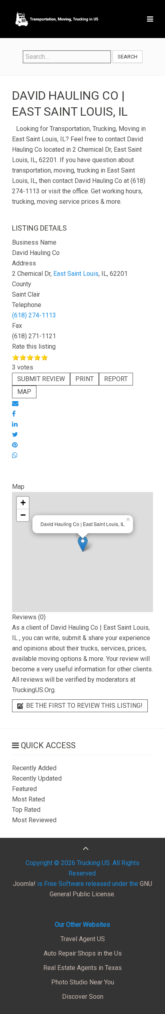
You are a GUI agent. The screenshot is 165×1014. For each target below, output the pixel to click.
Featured (24, 789)
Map (24, 392)
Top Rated (26, 809)
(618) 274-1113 (34, 315)
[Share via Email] (15, 403)
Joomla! (24, 884)
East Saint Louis (76, 273)
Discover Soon (82, 996)
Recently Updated (37, 778)
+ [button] (23, 503)
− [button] (23, 515)
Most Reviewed (34, 820)
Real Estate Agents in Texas (82, 968)
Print (84, 379)
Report (116, 379)
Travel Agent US (82, 939)
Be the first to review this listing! (83, 705)
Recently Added (34, 768)
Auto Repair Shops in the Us (83, 953)
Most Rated (28, 799)
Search (127, 57)
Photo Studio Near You (82, 982)
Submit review (41, 379)
